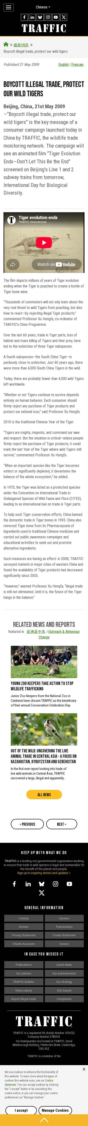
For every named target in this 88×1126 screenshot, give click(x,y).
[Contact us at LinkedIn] (32, 17)
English (63, 64)
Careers (64, 918)
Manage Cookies (55, 1110)
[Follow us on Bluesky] (40, 17)
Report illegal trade (23, 999)
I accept (21, 1110)
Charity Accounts (24, 944)
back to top (44, 1120)
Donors (64, 944)
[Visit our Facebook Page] (24, 17)
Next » (61, 824)
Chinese (41, 7)
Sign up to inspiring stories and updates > (44, 873)
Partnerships (64, 927)
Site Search (64, 990)
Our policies (23, 973)
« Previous (27, 824)
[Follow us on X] (63, 17)
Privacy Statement (24, 935)
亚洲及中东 (36, 631)
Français (77, 64)
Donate (23, 927)
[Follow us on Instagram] (48, 17)
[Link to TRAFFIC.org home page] (44, 28)
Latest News (64, 964)
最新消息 (21, 45)
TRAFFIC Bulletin (23, 982)
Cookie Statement (64, 935)
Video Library (23, 990)
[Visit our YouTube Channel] (55, 17)
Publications (24, 964)
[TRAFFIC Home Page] (6, 45)
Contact (24, 918)
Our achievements (64, 973)
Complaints (64, 999)
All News (44, 794)
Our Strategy (64, 982)
